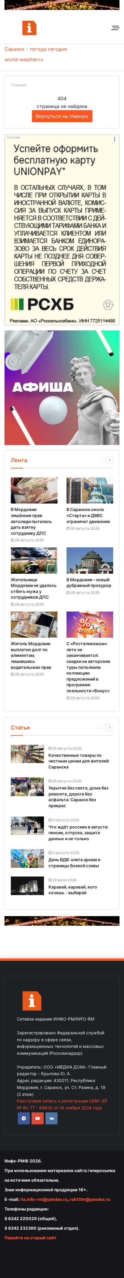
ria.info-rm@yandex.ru (44, 1199)
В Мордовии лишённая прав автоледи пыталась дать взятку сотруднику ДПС (31, 521)
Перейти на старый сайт (31, 1237)
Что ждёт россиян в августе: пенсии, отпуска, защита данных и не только (78, 832)
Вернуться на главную (62, 116)
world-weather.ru (24, 59)
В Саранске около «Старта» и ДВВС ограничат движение (88, 515)
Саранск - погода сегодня (36, 49)
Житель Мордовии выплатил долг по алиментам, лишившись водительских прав (31, 655)
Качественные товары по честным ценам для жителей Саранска (78, 761)
